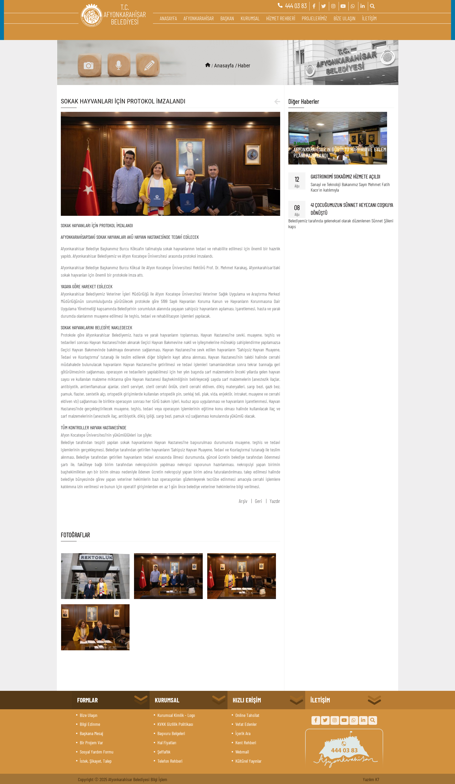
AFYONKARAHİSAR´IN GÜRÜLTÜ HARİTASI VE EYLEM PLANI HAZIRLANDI (340, 152)
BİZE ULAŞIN (344, 18)
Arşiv (243, 501)
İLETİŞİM (369, 18)
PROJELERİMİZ (314, 18)
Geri (258, 501)
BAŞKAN (227, 18)
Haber (244, 65)
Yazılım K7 (371, 779)
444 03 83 (296, 5)
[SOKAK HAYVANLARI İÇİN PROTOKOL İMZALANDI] (170, 163)
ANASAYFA (168, 18)
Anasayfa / (225, 65)
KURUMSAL (250, 18)
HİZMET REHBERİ (280, 18)
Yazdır (275, 501)
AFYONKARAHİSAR (199, 18)
